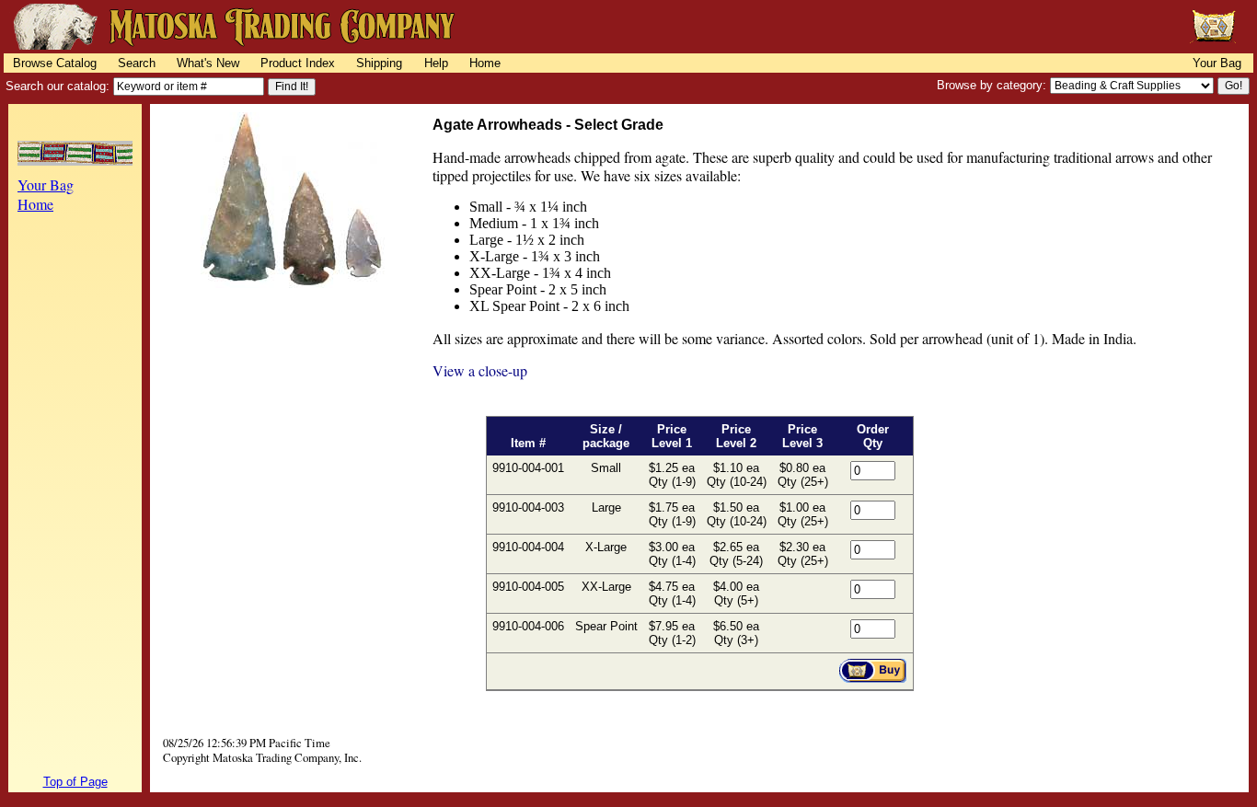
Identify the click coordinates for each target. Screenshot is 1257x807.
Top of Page (75, 782)
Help (436, 63)
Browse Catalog (55, 63)
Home (485, 63)
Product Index (297, 63)
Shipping (379, 63)
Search (137, 63)
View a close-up (479, 370)
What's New (208, 63)
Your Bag (1217, 63)
